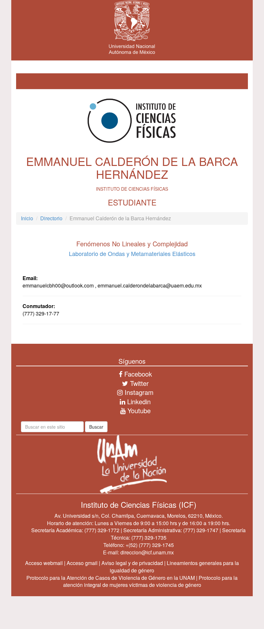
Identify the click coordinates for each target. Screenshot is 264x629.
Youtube (138, 410)
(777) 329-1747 (200, 530)
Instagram (138, 392)
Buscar (96, 427)
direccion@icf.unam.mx (147, 552)
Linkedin (138, 401)
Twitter (138, 383)
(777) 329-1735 (148, 537)
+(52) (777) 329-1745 (150, 545)
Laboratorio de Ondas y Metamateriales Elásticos (132, 253)
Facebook (137, 373)
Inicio (27, 218)
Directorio (51, 218)
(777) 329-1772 (101, 530)
